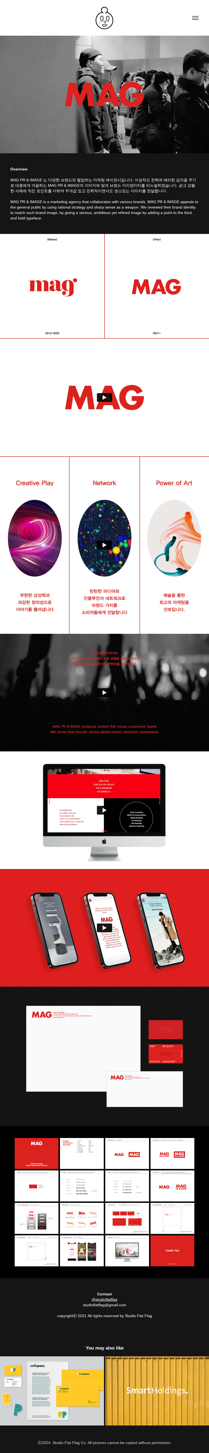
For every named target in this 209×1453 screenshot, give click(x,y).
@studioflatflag (104, 1299)
